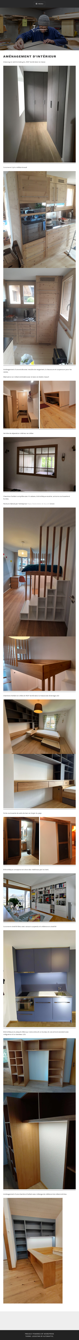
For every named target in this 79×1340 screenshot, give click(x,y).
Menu (40, 4)
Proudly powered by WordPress (39, 1334)
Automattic (48, 1336)
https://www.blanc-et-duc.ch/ (38, 504)
